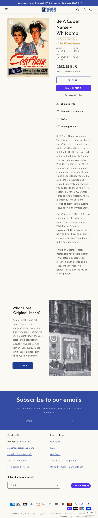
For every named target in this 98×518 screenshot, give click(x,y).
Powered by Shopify (40, 514)
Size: (58, 54)
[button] (6, 9)
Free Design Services (18, 466)
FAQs (53, 447)
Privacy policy (70, 514)
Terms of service (84, 514)
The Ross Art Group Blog (63, 460)
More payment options (74, 95)
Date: (76, 48)
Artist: (59, 48)
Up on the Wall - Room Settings (66, 466)
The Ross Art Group (25, 514)
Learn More (22, 365)
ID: (74, 54)
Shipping (60, 71)
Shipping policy (66, 516)
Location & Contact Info (19, 454)
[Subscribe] (72, 420)
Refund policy (56, 514)
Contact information (83, 516)
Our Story (55, 441)
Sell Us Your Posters (18, 460)
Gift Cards (55, 454)
